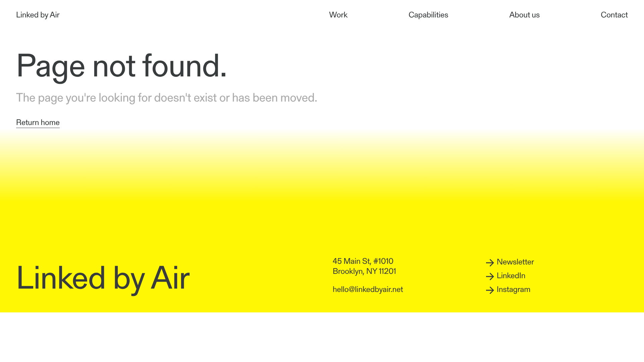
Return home (38, 123)
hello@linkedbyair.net (368, 290)
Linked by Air (38, 16)
